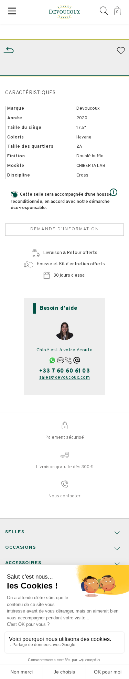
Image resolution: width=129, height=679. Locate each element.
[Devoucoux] (64, 12)
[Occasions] (8, 50)
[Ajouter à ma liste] (120, 51)
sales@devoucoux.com (64, 377)
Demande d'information (64, 229)
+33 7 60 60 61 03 (64, 371)
